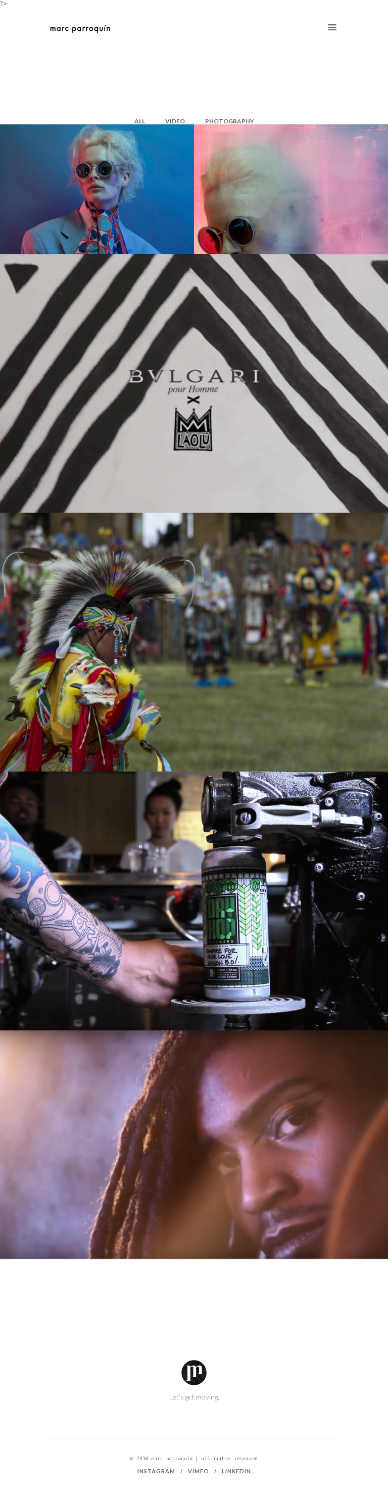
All (139, 121)
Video (175, 121)
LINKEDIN (236, 1471)
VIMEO (198, 1471)
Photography (229, 121)
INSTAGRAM (156, 1471)
